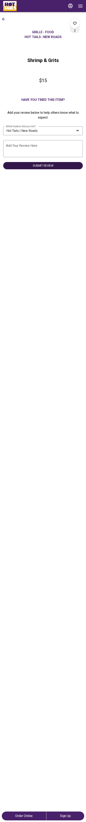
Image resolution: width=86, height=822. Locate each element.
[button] (5, 19)
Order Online (24, 816)
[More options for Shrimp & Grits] (75, 23)
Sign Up (65, 816)
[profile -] (70, 5)
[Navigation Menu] (80, 6)
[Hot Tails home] (21, 6)
